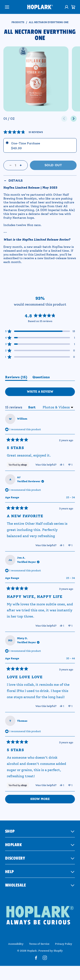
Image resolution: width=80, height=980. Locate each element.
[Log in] (66, 7)
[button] (23, 132)
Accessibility (15, 943)
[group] (35, 79)
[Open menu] (7, 7)
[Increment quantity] (20, 165)
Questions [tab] (41, 378)
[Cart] (73, 7)
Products (18, 22)
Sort (32, 407)
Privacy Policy (63, 943)
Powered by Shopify (50, 950)
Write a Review (47, 393)
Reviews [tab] (16, 378)
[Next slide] (74, 119)
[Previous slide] (64, 119)
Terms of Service (39, 943)
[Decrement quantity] (10, 165)
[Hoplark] (40, 7)
